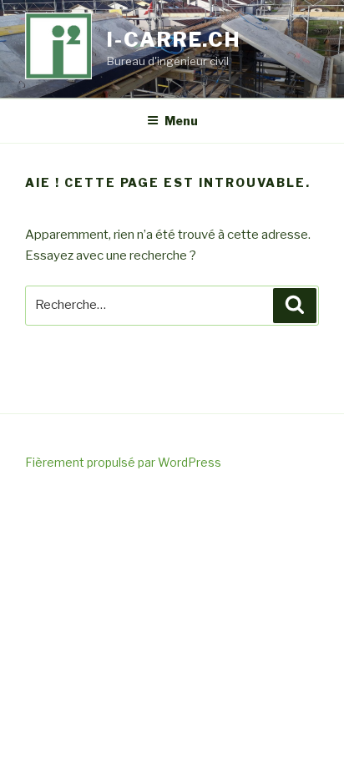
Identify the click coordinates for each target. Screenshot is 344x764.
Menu (181, 121)
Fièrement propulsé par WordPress (123, 462)
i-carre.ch (173, 40)
